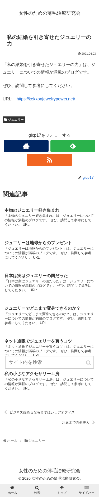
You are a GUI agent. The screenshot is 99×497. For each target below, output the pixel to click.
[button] (89, 362)
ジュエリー (16, 119)
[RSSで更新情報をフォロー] (49, 160)
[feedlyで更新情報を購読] (72, 146)
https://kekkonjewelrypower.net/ (46, 99)
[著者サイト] (26, 146)
